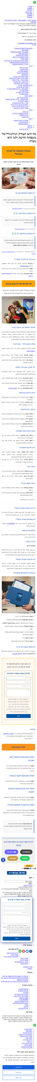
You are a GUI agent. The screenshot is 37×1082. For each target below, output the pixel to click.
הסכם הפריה (24, 59)
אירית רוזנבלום (23, 115)
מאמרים (25, 992)
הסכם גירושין (28, 1045)
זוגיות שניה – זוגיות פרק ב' (20, 82)
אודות (30, 110)
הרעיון (30, 118)
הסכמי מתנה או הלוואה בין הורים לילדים (16, 60)
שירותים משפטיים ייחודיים (20, 113)
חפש (30, 878)
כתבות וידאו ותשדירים (21, 994)
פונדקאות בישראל (26, 1047)
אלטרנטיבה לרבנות (22, 73)
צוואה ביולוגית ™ (23, 101)
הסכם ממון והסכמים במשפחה (23, 48)
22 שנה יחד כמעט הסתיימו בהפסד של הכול (15, 976)
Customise (18, 1072)
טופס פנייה (13, 858)
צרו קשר (29, 127)
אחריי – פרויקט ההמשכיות (20, 103)
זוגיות (30, 66)
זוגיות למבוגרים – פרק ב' (25, 85)
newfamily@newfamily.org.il (27, 43)
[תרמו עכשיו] (16, 874)
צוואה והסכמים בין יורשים (20, 57)
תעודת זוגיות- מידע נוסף (21, 83)
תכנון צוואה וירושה (22, 97)
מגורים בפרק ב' (23, 94)
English (30, 8)
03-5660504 (11, 523)
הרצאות (29, 968)
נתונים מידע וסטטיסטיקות (20, 1003)
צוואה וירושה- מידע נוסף (21, 108)
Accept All (19, 1067)
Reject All (18, 1077)
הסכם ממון (25, 50)
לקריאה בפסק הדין (17, 209)
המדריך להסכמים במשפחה (20, 64)
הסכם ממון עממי (23, 53)
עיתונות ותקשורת (23, 991)
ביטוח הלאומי (30, 351)
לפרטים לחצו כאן (17, 654)
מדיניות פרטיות (23, 129)
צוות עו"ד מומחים (8, 734)
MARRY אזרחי (23, 999)
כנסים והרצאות (23, 998)
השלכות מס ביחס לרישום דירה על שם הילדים (14, 981)
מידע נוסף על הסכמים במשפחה (18, 62)
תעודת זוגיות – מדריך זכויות (20, 80)
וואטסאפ (24, 858)
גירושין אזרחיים (27, 1040)
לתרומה (30, 126)
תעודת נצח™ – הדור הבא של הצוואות (16, 99)
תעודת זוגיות (14, 955)
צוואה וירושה (28, 96)
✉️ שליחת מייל (11, 852)
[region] (18, 1065)
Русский (29, 13)
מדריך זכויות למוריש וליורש (20, 106)
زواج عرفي (28, 12)
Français (29, 17)
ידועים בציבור (24, 69)
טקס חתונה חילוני (27, 1043)
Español (29, 15)
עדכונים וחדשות (23, 989)
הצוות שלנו (29, 1038)
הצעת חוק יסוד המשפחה (21, 120)
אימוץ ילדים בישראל (26, 1036)
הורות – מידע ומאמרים (21, 962)
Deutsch (29, 10)
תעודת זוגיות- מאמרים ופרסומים (18, 78)
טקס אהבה (25, 75)
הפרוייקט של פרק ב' (22, 87)
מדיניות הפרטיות (23, 1008)
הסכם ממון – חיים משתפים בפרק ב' (17, 89)
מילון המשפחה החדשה (21, 1001)
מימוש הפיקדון (12, 388)
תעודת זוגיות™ (23, 67)
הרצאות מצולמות (23, 124)
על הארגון (25, 111)
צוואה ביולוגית (24, 960)
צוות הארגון (24, 117)
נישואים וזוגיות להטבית (25, 1034)
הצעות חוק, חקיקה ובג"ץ (21, 996)
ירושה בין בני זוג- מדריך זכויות (19, 104)
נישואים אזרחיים (23, 71)
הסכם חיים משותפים (22, 55)
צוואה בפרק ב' (24, 90)
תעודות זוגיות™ (24, 266)
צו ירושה (29, 1041)
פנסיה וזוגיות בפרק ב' (22, 92)
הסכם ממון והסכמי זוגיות (11, 956)
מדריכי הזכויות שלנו (12, 953)
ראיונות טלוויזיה (23, 122)
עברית (30, 6)
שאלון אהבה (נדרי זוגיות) (21, 76)
